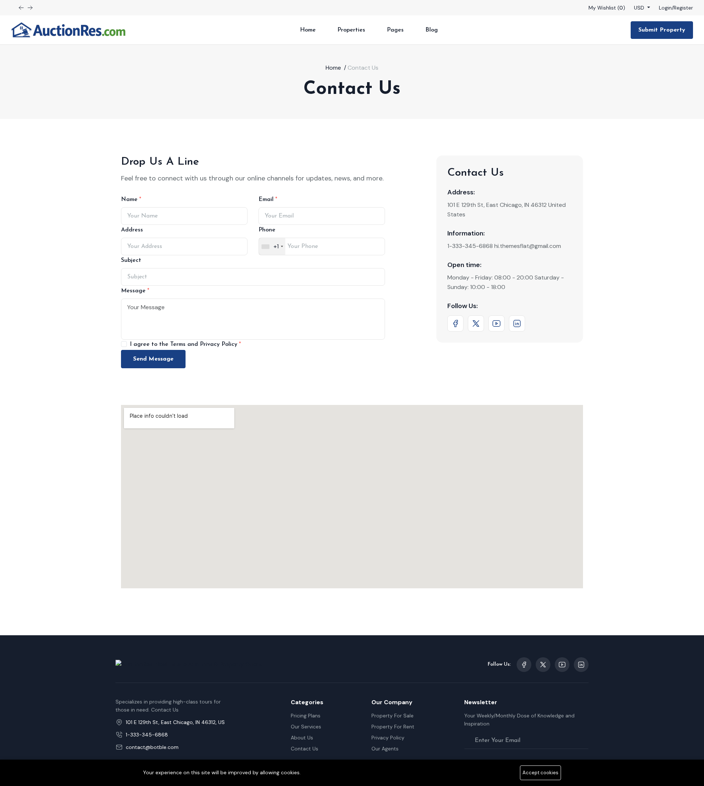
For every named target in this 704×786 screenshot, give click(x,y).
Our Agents (385, 748)
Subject (131, 260)
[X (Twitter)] (476, 323)
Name (130, 199)
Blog (431, 30)
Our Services (306, 726)
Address (132, 230)
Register (683, 7)
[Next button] (21, 8)
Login (665, 7)
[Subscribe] (582, 740)
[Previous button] (30, 8)
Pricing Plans (305, 715)
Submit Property (661, 30)
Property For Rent (392, 726)
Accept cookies (540, 772)
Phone (266, 230)
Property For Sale (392, 715)
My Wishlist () (606, 7)
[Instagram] (517, 323)
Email (266, 199)
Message (134, 291)
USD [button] (640, 7)
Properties (351, 30)
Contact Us (304, 748)
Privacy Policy (387, 737)
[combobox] (272, 246)
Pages (395, 30)
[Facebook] (455, 323)
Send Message (153, 359)
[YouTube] (496, 323)
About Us (302, 737)
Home (308, 30)
